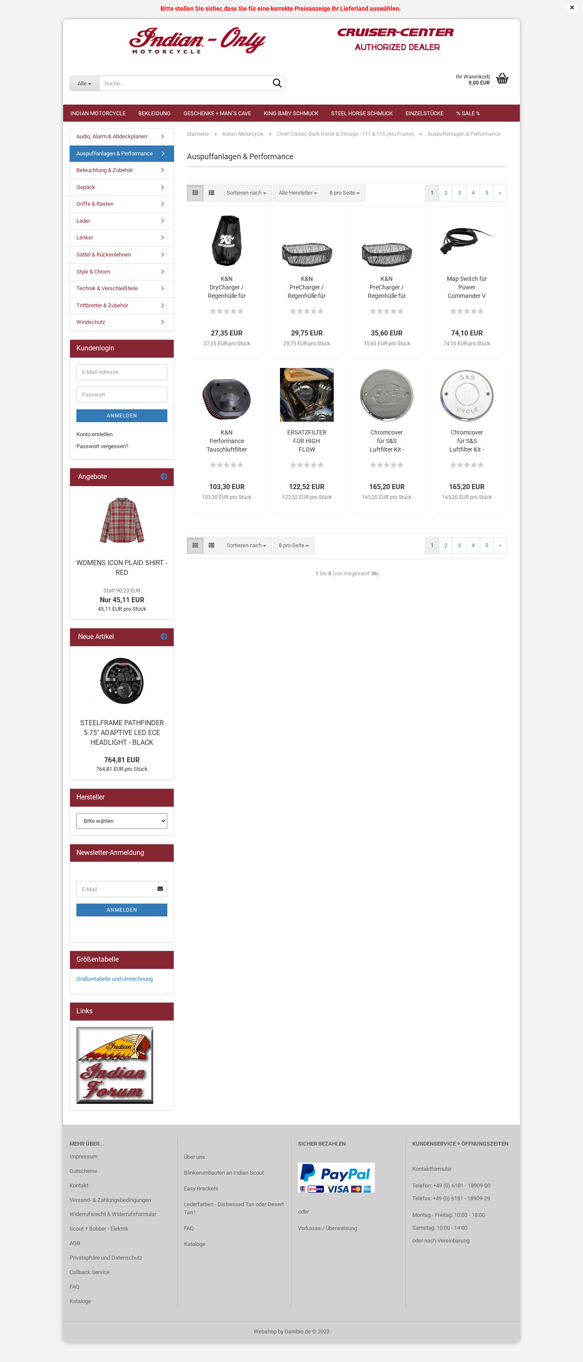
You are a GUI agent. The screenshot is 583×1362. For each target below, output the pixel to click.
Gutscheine (83, 1171)
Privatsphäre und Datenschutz (106, 1257)
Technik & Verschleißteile (107, 288)
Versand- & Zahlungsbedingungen (110, 1200)
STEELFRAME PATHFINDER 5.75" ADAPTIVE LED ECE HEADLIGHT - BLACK (122, 733)
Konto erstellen (94, 434)
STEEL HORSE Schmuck (362, 113)
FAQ (74, 1286)
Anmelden (122, 416)
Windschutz (90, 322)
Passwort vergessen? (102, 446)
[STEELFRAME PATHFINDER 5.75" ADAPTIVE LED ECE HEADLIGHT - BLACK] (122, 680)
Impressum (83, 1156)
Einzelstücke (424, 113)
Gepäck (85, 187)
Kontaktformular (432, 1169)
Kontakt (79, 1185)
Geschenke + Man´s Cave (217, 113)
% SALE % (468, 113)
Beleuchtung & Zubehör (104, 170)
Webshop (265, 1331)
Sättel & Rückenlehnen (103, 254)
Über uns (194, 1157)
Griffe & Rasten (95, 204)
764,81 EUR (122, 760)
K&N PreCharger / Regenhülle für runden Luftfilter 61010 (387, 287)
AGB (75, 1243)
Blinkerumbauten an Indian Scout (224, 1173)
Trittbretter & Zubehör (102, 305)
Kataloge (80, 1301)
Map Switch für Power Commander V (467, 287)
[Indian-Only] (291, 40)
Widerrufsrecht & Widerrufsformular (113, 1214)
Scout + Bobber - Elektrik (99, 1228)
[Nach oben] (559, 1349)
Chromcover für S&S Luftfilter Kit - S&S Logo (387, 441)
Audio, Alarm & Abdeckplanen (111, 136)
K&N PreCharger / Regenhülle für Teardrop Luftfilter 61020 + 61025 (307, 287)
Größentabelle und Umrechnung (114, 979)
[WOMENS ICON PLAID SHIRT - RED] (122, 520)
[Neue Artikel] (163, 637)
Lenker (84, 237)
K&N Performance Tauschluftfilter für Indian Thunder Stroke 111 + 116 (227, 441)
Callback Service (90, 1272)
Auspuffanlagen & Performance (114, 153)
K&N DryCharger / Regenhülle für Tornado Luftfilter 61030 (227, 287)
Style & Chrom (93, 271)
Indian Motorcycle (97, 113)
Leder (83, 221)
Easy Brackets (201, 1188)
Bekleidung (154, 113)
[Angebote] (163, 477)
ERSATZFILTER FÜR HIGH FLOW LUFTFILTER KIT (306, 441)
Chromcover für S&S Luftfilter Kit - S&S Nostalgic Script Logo (466, 441)
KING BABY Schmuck (291, 113)
